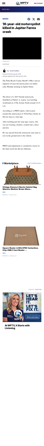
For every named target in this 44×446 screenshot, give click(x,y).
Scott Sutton (14, 71)
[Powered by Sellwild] (38, 289)
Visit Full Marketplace (34, 163)
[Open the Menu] (4, 3)
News (5, 19)
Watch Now (38, 3)
